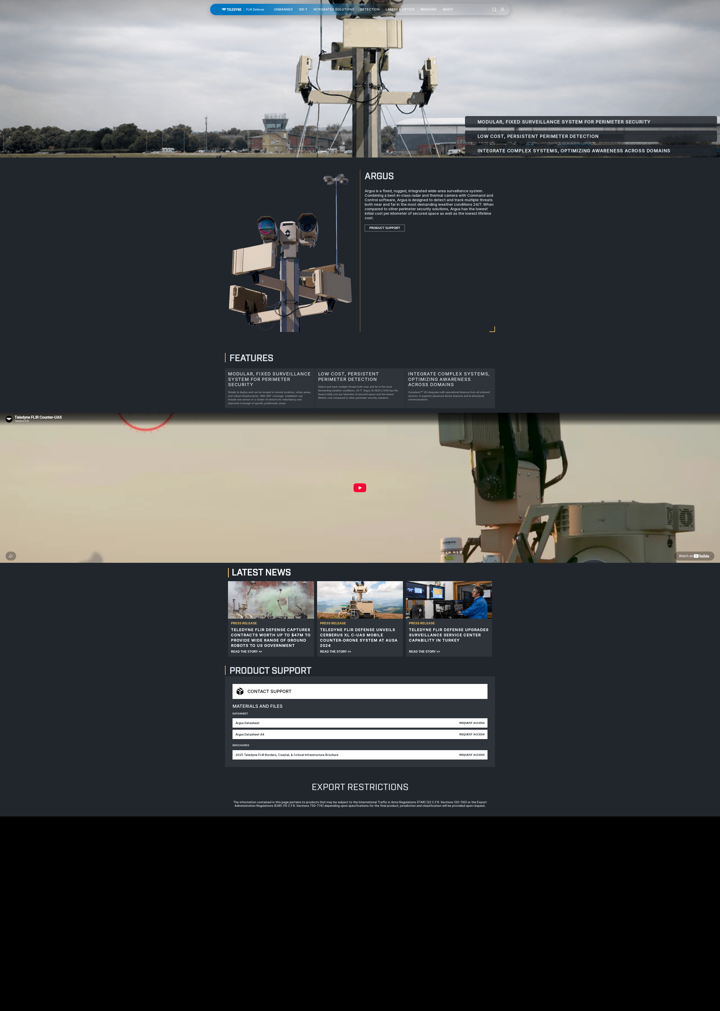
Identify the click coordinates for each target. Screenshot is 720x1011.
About (447, 9)
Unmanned (283, 9)
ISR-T (303, 9)
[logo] (243, 9)
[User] (503, 9)
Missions (428, 9)
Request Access (471, 722)
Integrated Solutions (334, 9)
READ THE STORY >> (246, 651)
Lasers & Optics (400, 9)
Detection (370, 9)
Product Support (384, 228)
